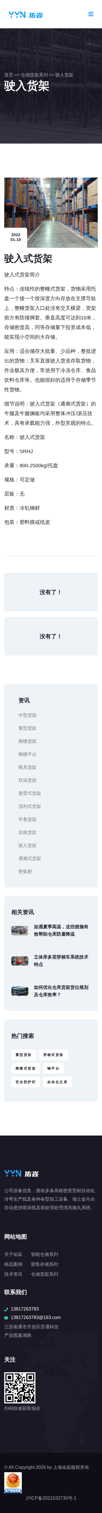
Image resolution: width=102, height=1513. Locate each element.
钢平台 (53, 1068)
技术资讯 (13, 1274)
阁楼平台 (27, 754)
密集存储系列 (44, 1264)
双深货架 (27, 780)
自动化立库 (57, 1082)
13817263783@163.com (36, 1317)
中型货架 (27, 715)
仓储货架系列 (34, 74)
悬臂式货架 (29, 793)
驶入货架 (64, 74)
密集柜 (25, 871)
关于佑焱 (13, 1254)
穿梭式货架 (53, 1055)
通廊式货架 (29, 858)
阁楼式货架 (26, 1068)
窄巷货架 (27, 819)
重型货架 (27, 728)
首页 (8, 74)
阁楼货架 (27, 741)
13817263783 (25, 1309)
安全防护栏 (26, 1082)
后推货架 (27, 832)
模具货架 (27, 767)
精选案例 (13, 1264)
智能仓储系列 (44, 1254)
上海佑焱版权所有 (71, 1467)
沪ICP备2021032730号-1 (51, 1498)
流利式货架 (29, 806)
